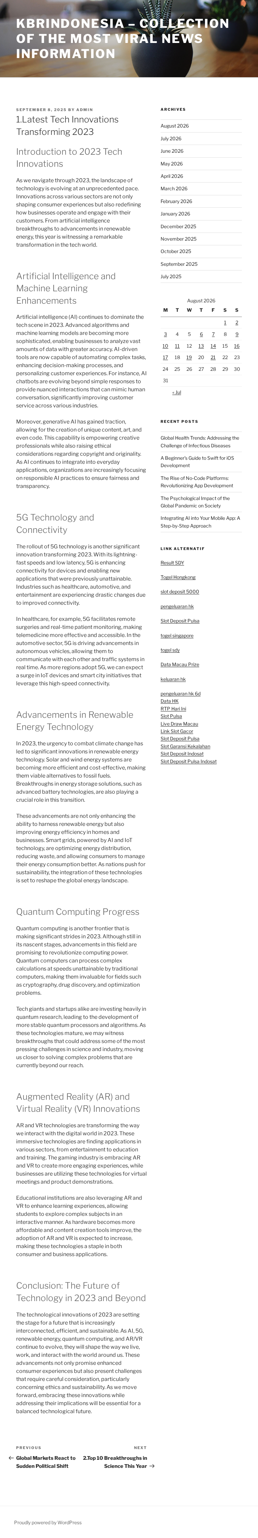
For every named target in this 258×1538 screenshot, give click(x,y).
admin (84, 109)
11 (177, 346)
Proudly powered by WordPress (48, 1522)
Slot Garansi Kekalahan (185, 746)
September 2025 (179, 264)
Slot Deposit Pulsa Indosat (189, 761)
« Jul (176, 392)
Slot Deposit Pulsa (180, 621)
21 (213, 357)
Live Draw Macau (179, 724)
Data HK (170, 701)
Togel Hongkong (178, 577)
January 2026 (175, 213)
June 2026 (172, 151)
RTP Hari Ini (173, 708)
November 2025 (179, 239)
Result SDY (172, 562)
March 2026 (174, 188)
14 (213, 346)
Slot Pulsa (171, 716)
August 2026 (175, 126)
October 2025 (176, 251)
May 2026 (172, 163)
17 (165, 357)
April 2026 (172, 176)
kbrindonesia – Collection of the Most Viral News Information (123, 38)
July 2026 (171, 138)
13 (201, 346)
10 (165, 346)
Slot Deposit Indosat (182, 753)
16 (237, 346)
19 (189, 357)
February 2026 (176, 201)
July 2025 (171, 276)
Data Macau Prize (180, 664)
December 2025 (178, 226)
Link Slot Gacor (177, 731)
